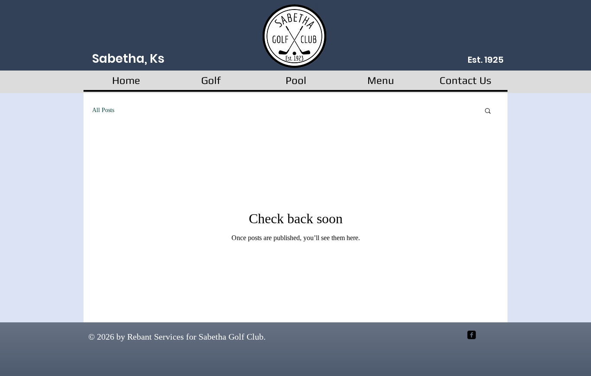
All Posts (103, 110)
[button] (488, 111)
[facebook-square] (471, 335)
